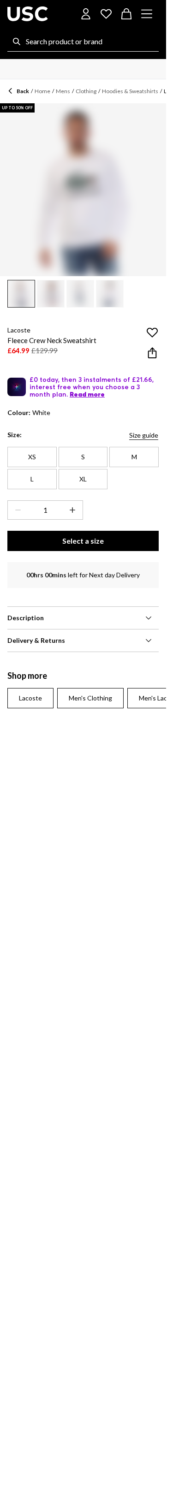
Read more (87, 394)
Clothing (86, 91)
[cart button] (126, 14)
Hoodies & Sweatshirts (130, 91)
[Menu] (147, 14)
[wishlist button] (106, 14)
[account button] (86, 14)
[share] (152, 353)
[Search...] (16, 41)
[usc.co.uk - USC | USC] (27, 13)
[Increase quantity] (74, 510)
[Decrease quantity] (16, 510)
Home (42, 91)
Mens (63, 91)
